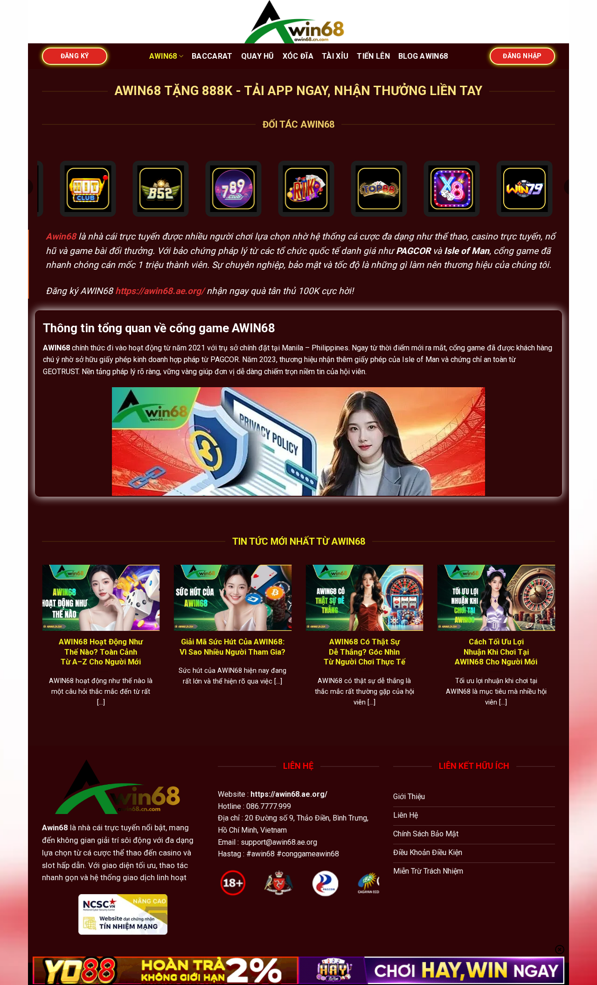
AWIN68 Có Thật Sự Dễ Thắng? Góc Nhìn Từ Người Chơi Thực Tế (364, 651)
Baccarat (212, 56)
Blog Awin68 (423, 56)
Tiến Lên (373, 56)
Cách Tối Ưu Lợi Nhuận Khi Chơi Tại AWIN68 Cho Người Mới (496, 651)
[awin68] (298, 21)
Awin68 (163, 56)
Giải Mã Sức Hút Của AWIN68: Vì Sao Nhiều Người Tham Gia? (232, 647)
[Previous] (40, 647)
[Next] (557, 647)
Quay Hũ (257, 56)
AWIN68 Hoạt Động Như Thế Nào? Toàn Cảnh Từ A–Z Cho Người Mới (101, 651)
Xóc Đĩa (298, 56)
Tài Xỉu (335, 56)
